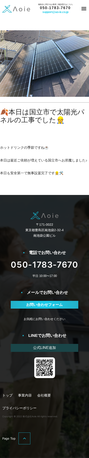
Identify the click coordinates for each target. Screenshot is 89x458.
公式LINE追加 (44, 348)
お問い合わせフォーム (44, 305)
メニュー (84, 8)
